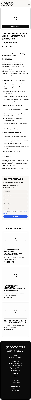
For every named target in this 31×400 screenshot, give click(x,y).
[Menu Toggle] (29, 4)
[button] (2, 18)
